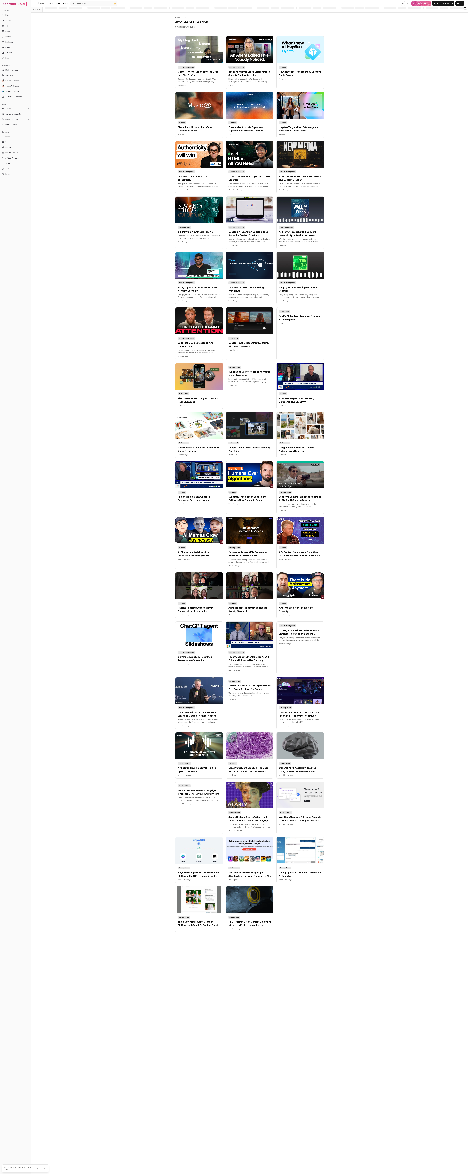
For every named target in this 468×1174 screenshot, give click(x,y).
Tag (49, 3)
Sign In (460, 3)
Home (42, 3)
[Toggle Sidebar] (31, 587)
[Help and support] (403, 3)
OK (38, 1168)
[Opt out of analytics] (44, 1168)
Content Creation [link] (61, 3)
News (177, 18)
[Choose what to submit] (452, 3)
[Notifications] (408, 3)
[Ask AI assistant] (115, 3)
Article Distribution (421, 3)
